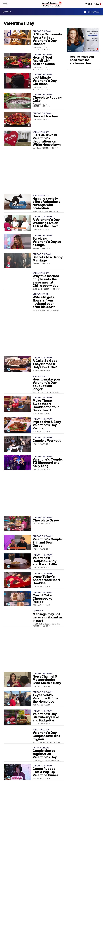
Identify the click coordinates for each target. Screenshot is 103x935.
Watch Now (92, 4)
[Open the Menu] (4, 4)
